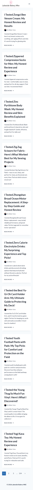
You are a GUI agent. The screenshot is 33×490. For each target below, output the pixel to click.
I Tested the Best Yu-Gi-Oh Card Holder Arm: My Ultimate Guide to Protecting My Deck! (15, 298)
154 (20, 473)
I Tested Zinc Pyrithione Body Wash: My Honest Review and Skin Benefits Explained (14, 109)
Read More (9, 45)
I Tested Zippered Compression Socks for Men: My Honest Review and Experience (15, 64)
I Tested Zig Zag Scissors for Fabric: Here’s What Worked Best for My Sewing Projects (16, 154)
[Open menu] (29, 3)
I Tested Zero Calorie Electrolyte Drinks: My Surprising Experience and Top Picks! (16, 250)
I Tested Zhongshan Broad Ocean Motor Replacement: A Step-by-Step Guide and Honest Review (16, 202)
